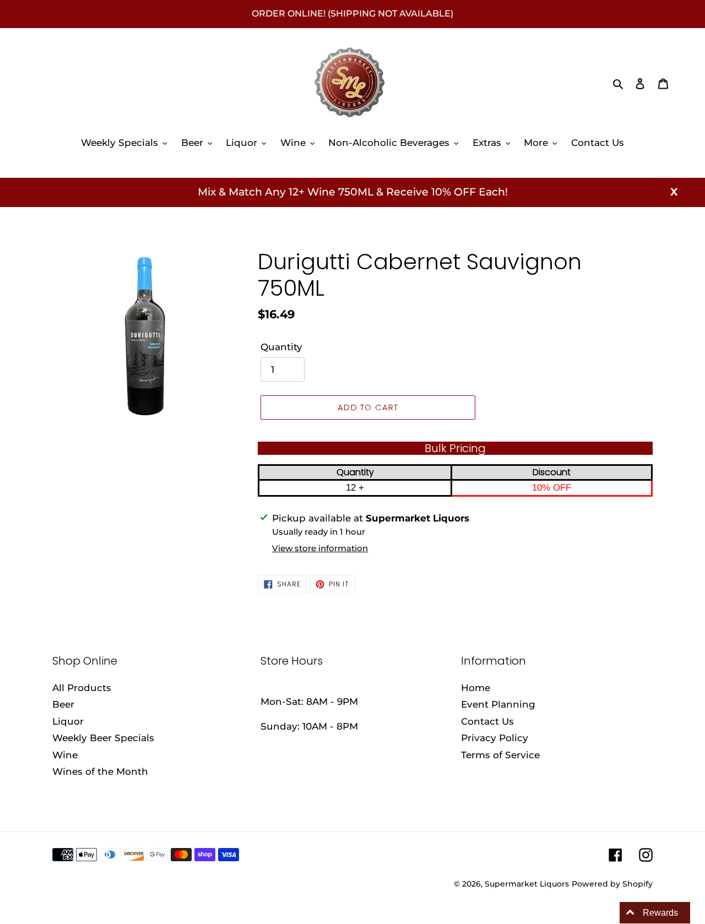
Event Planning (498, 704)
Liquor (68, 721)
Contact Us (487, 721)
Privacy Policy (494, 737)
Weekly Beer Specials (103, 737)
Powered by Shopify (612, 884)
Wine (65, 754)
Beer (63, 704)
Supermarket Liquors (527, 884)
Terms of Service (500, 754)
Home (475, 687)
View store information (320, 548)
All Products (81, 687)
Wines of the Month (100, 771)
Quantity (281, 346)
